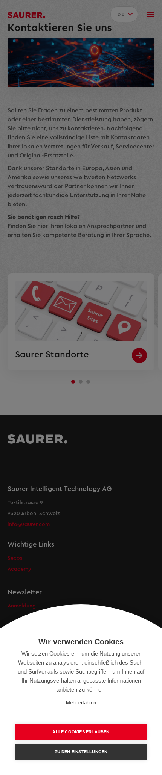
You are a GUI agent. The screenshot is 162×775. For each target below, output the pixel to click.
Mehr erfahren (81, 703)
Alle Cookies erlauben (80, 732)
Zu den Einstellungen (81, 751)
